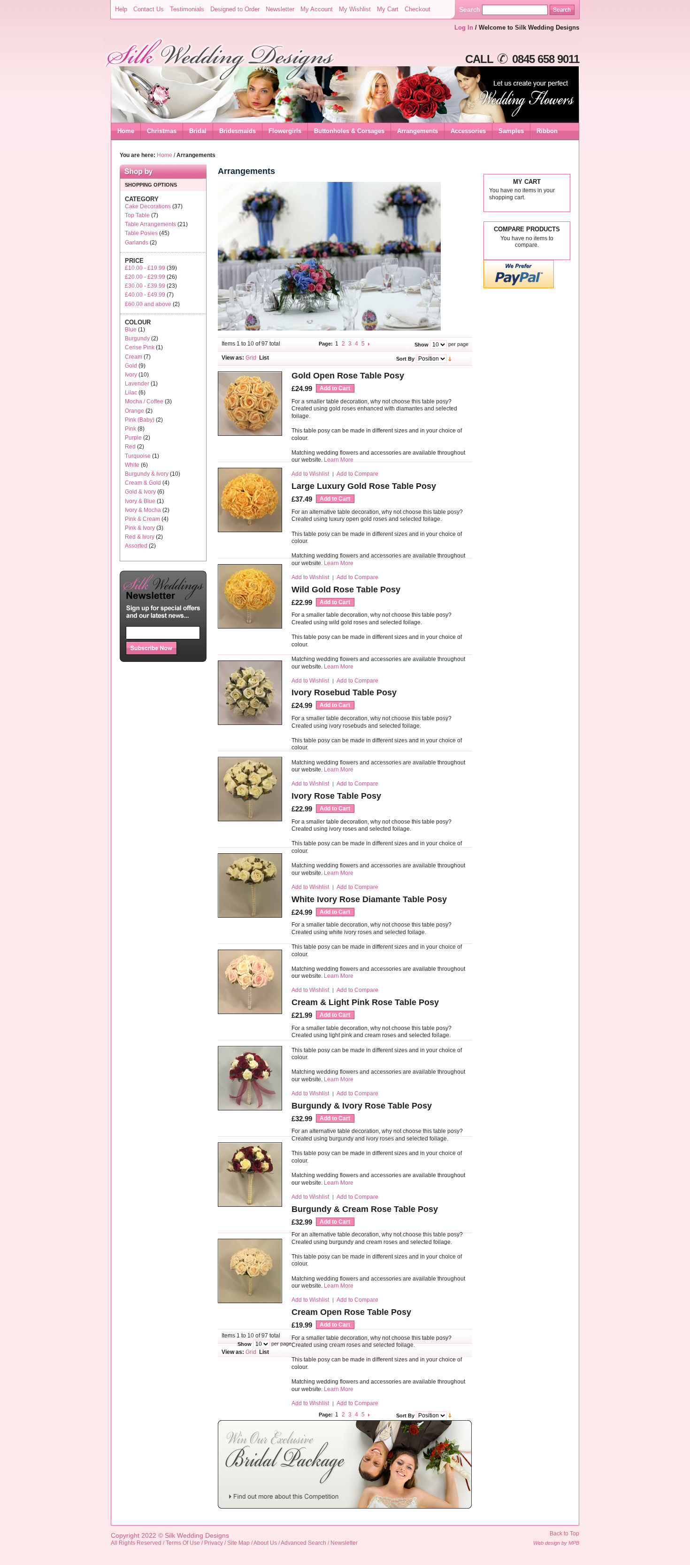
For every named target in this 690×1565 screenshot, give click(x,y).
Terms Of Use (183, 1543)
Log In (463, 27)
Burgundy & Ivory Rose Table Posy (361, 1105)
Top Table (137, 215)
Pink (130, 428)
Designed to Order (235, 9)
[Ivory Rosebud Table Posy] (250, 723)
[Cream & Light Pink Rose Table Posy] (250, 1012)
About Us (265, 1543)
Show (421, 344)
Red (130, 446)
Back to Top (564, 1533)
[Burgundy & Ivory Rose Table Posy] (250, 1108)
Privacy (213, 1543)
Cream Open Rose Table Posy (351, 1312)
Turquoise (138, 456)
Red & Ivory (139, 537)
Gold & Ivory (140, 491)
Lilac (131, 392)
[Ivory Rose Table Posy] (250, 819)
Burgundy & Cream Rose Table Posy (364, 1209)
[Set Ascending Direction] (450, 358)
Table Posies (141, 233)
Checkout (417, 9)
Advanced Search (303, 1543)
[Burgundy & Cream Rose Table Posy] (250, 1205)
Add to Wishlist (310, 474)
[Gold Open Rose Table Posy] (250, 434)
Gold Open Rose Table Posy (347, 375)
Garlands (136, 242)
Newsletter (280, 9)
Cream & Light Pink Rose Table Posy (365, 1002)
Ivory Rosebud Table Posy (344, 692)
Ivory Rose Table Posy (336, 796)
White (132, 465)
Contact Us (148, 9)
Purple (133, 437)
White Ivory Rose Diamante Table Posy (369, 899)
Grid (250, 357)
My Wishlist (355, 9)
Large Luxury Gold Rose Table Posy (363, 486)
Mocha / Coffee (144, 401)
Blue (131, 329)
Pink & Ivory (140, 528)
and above (148, 304)
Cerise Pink (139, 347)
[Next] (369, 343)
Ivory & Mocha (143, 510)
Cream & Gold (143, 483)
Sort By (405, 359)
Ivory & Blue (140, 501)
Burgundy (137, 338)
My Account (316, 9)
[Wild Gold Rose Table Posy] (250, 626)
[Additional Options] (518, 286)
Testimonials (187, 9)
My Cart (388, 9)
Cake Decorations (148, 206)
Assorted (136, 546)
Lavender (137, 383)
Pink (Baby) (139, 420)
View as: (233, 357)
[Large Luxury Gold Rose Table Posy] (250, 530)
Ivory (131, 374)
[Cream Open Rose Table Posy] (250, 1301)
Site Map (238, 1543)
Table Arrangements (150, 224)
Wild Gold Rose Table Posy (345, 589)
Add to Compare (357, 474)
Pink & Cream (142, 519)
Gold (131, 365)
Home (125, 130)
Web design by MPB (556, 1543)
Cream (133, 357)
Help (121, 9)
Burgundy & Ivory (147, 474)
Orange (134, 411)
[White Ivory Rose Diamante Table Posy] (250, 916)
